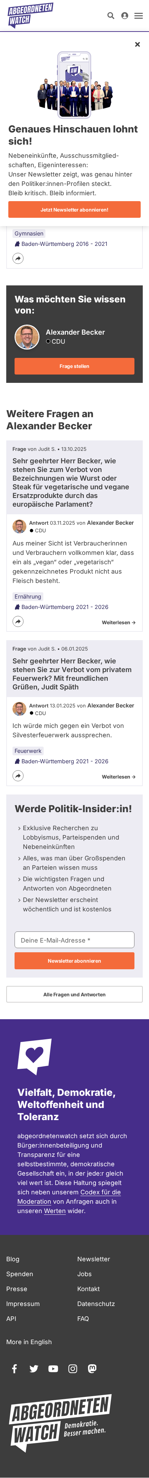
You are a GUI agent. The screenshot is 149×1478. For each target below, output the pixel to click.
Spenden (19, 1274)
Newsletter (93, 1259)
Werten (55, 1210)
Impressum (23, 1303)
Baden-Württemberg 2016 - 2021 (64, 243)
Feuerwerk (28, 750)
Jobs (84, 1274)
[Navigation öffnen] (138, 15)
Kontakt (88, 1288)
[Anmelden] (125, 15)
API (11, 1318)
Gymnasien (29, 233)
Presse (16, 1288)
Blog (12, 1259)
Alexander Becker (110, 522)
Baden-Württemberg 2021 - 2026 (64, 606)
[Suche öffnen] (111, 15)
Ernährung (28, 596)
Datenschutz (96, 1303)
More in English (29, 1342)
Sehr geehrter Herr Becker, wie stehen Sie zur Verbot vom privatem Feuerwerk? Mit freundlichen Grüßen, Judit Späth (72, 674)
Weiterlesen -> (119, 622)
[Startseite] (30, 15)
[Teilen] (18, 258)
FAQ (83, 1318)
